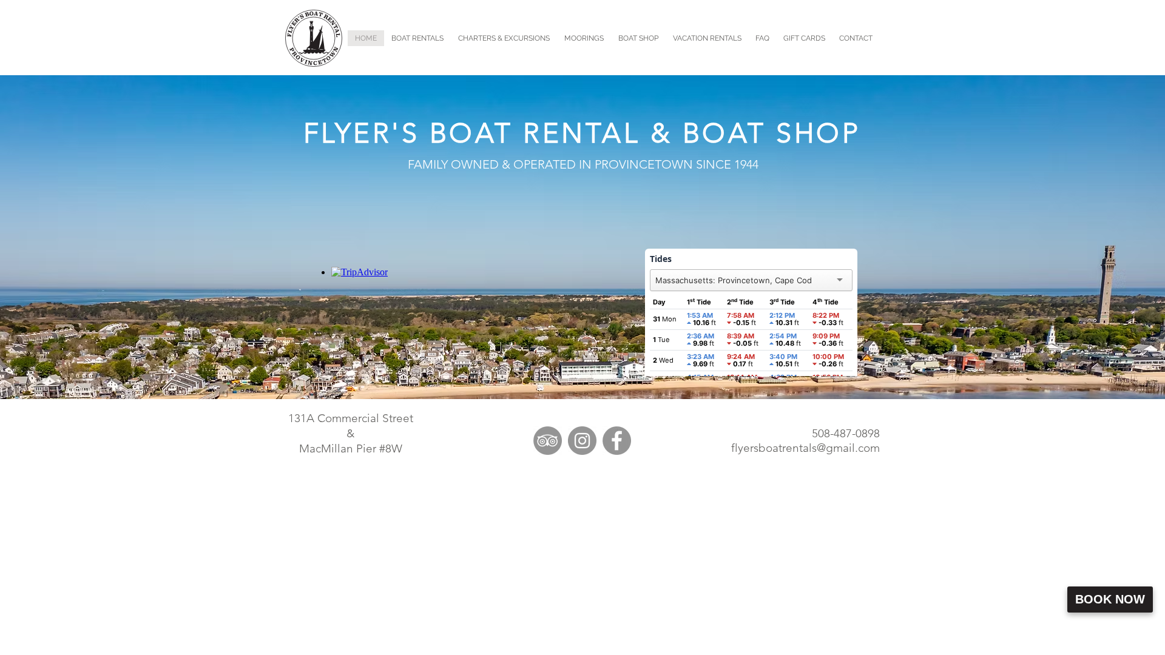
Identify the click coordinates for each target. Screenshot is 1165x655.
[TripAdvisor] (547, 440)
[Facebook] (617, 440)
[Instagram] (582, 440)
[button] (504, 38)
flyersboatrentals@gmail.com (805, 448)
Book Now (1110, 599)
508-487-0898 (846, 433)
